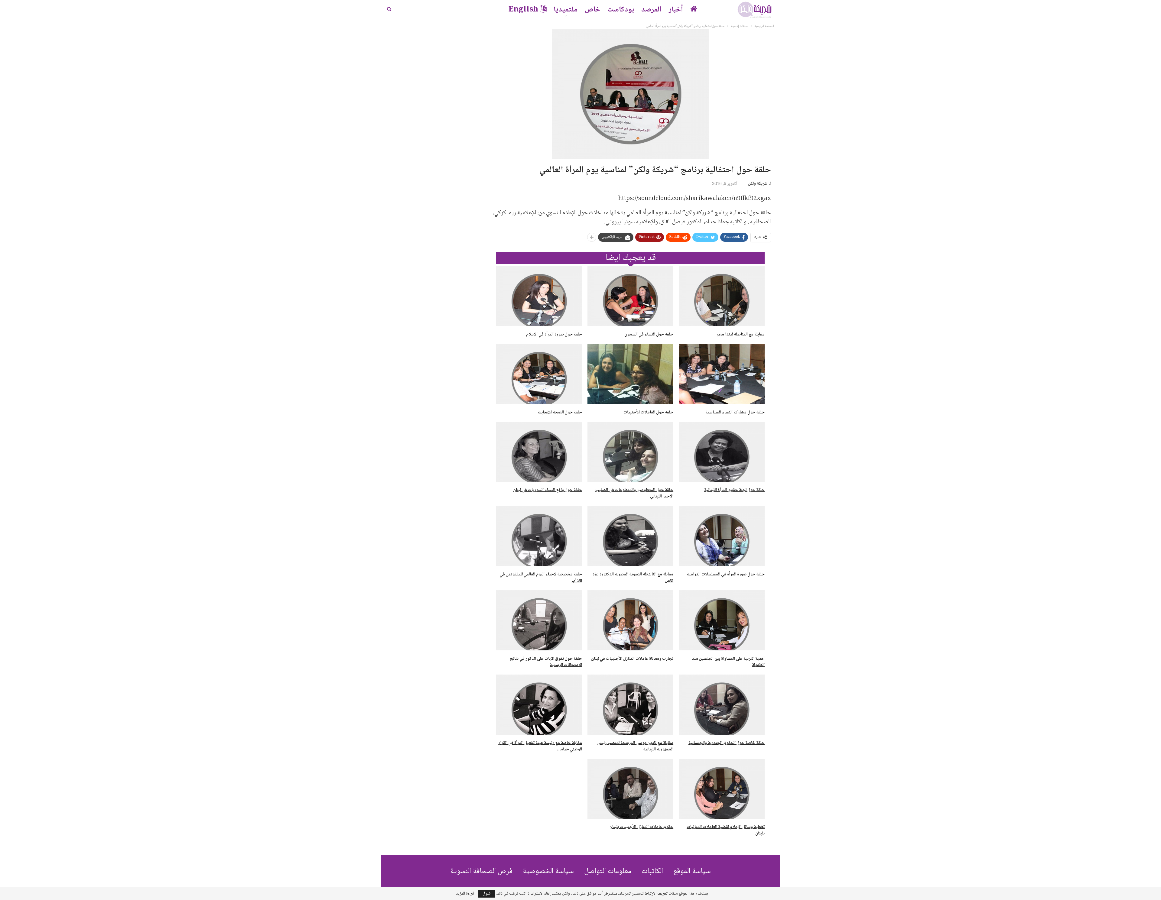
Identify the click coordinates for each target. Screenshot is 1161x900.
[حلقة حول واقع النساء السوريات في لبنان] (539, 452)
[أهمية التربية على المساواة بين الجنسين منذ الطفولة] (722, 620)
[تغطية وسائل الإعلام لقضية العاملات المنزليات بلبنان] (722, 789)
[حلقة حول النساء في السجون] (630, 296)
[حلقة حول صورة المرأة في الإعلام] (539, 296)
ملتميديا (565, 9)
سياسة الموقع (692, 871)
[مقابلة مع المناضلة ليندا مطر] (722, 296)
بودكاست (620, 9)
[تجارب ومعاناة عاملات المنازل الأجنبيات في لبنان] (630, 620)
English (523, 9)
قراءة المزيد (465, 894)
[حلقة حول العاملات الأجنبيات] (630, 374)
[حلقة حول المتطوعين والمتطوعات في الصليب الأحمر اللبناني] (630, 452)
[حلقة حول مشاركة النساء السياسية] (722, 374)
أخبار (676, 9)
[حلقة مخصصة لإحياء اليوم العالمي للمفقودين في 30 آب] (539, 536)
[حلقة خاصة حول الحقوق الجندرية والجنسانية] (722, 705)
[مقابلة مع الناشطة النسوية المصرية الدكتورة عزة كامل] (630, 536)
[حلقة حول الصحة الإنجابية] (539, 374)
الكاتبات (652, 871)
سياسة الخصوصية (548, 871)
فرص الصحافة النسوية (481, 871)
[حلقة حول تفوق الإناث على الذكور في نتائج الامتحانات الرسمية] (539, 620)
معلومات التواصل (607, 871)
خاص (592, 9)
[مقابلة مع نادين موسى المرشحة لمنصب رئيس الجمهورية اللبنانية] (630, 705)
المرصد (651, 9)
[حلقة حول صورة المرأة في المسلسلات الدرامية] (722, 536)
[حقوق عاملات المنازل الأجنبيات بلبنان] (630, 789)
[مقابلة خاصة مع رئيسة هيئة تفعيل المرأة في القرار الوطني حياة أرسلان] (539, 705)
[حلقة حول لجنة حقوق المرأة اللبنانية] (722, 452)
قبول (486, 893)
